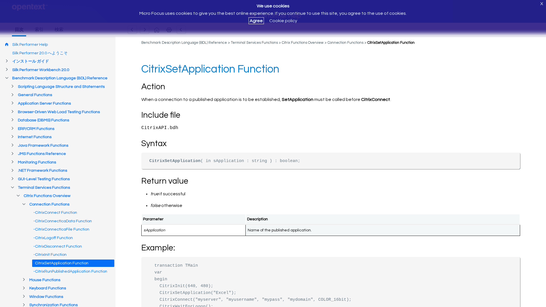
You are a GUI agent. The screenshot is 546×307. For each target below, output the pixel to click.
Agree (256, 20)
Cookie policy (283, 20)
